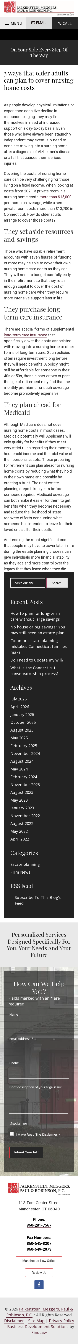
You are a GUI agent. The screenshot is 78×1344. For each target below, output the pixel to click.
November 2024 (25, 753)
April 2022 (19, 839)
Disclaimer (19, 1123)
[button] (13, 22)
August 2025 (21, 730)
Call (67, 23)
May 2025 (19, 737)
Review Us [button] (39, 1273)
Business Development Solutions (37, 1326)
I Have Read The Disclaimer (38, 1134)
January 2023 (22, 807)
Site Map (36, 1320)
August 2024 (21, 761)
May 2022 (19, 831)
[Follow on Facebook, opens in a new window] (39, 1284)
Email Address (21, 1038)
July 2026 (18, 699)
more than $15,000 (55, 197)
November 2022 (25, 815)
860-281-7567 (39, 1225)
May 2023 (19, 800)
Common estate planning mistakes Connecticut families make (38, 646)
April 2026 (19, 706)
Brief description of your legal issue (35, 1087)
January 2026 (22, 714)
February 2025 (23, 745)
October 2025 (23, 722)
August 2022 (21, 823)
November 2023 (25, 784)
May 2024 (19, 769)
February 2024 (23, 776)
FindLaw (39, 1332)
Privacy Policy (61, 1320)
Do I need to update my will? (36, 660)
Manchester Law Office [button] (39, 1261)
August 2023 (21, 792)
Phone (14, 1063)
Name (13, 1014)
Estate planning (25, 864)
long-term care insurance (25, 335)
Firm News (20, 872)
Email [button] (41, 22)
